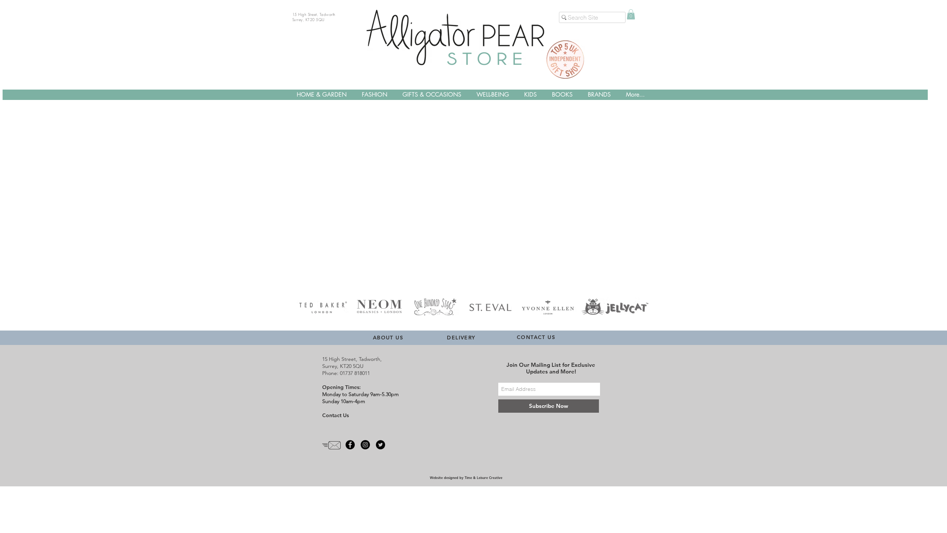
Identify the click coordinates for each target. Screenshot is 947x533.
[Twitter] (380, 444)
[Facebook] (350, 444)
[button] (631, 14)
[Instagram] (365, 444)
